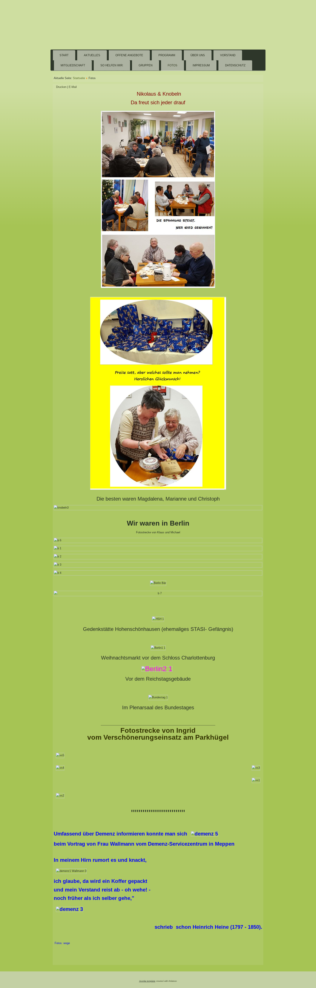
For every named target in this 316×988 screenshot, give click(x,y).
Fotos (172, 65)
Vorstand (227, 55)
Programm (166, 55)
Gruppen (145, 65)
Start (64, 55)
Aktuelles (92, 55)
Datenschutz (235, 65)
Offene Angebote (129, 55)
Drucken (61, 87)
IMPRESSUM (201, 65)
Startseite (79, 78)
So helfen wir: (111, 65)
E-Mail (73, 87)
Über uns (197, 55)
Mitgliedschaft (73, 65)
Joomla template (147, 981)
